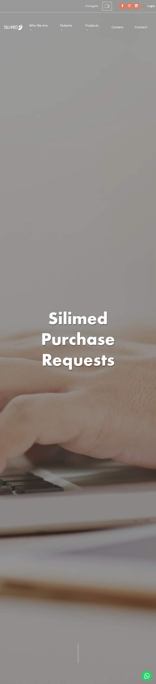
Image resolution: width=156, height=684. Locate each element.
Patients (66, 25)
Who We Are (38, 25)
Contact (141, 27)
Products (92, 25)
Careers (117, 27)
